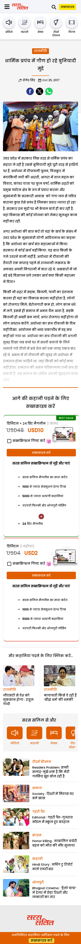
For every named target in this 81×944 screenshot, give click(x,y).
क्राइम (36, 835)
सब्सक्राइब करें (41, 453)
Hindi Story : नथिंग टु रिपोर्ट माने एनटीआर (52, 866)
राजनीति (40, 51)
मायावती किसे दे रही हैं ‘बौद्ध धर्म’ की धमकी (60, 697)
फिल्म (71, 32)
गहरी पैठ (38, 811)
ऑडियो (9, 32)
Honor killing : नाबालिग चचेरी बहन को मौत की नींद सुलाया (54, 843)
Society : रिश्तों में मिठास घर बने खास (53, 796)
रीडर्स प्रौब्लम (56, 33)
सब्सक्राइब (67, 7)
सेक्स (40, 32)
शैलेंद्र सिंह (29, 80)
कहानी (24, 32)
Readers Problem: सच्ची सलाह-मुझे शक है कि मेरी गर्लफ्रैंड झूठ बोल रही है (50, 772)
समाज (37, 788)
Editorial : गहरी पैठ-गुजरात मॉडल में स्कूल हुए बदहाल (52, 819)
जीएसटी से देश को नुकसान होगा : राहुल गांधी (18, 699)
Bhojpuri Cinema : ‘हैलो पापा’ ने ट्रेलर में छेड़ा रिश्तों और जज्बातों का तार (54, 892)
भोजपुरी (38, 882)
